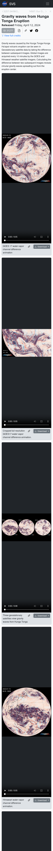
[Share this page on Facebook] (37, 30)
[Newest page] (50, 11)
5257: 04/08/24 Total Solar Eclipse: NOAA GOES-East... (12, 11)
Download (42, 246)
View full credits (12, 35)
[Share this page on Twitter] (31, 30)
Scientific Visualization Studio (12, 3)
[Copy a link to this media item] (29, 246)
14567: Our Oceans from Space (37, 11)
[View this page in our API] (19, 30)
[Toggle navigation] (47, 3)
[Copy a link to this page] (26, 30)
